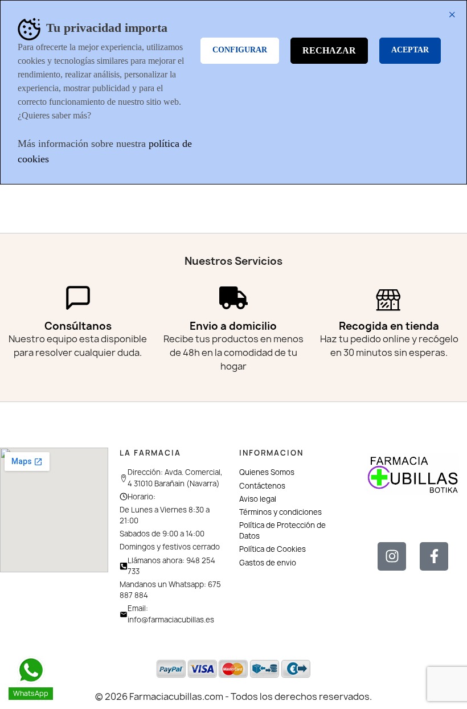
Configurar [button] (239, 50)
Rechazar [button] (329, 50)
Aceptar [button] (410, 50)
